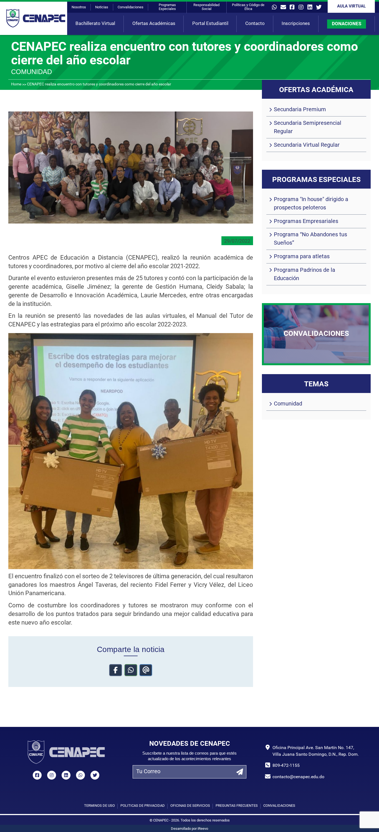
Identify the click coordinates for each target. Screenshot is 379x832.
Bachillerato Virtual (95, 23)
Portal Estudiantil (210, 23)
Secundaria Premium (300, 110)
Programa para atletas (302, 257)
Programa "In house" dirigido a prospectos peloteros (311, 204)
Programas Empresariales (306, 221)
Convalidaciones (130, 7)
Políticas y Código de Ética (248, 7)
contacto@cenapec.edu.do (298, 777)
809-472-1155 (286, 765)
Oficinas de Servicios (190, 806)
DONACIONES (346, 24)
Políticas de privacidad (142, 806)
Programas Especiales (167, 7)
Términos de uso (99, 806)
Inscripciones (296, 23)
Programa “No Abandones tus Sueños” (310, 239)
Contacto (255, 23)
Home (16, 84)
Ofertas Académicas (153, 23)
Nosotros (79, 7)
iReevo (203, 829)
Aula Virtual (351, 6)
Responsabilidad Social (206, 7)
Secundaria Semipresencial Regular (307, 128)
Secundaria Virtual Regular (307, 145)
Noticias (101, 7)
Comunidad (288, 404)
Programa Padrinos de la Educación (304, 274)
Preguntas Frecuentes (237, 806)
